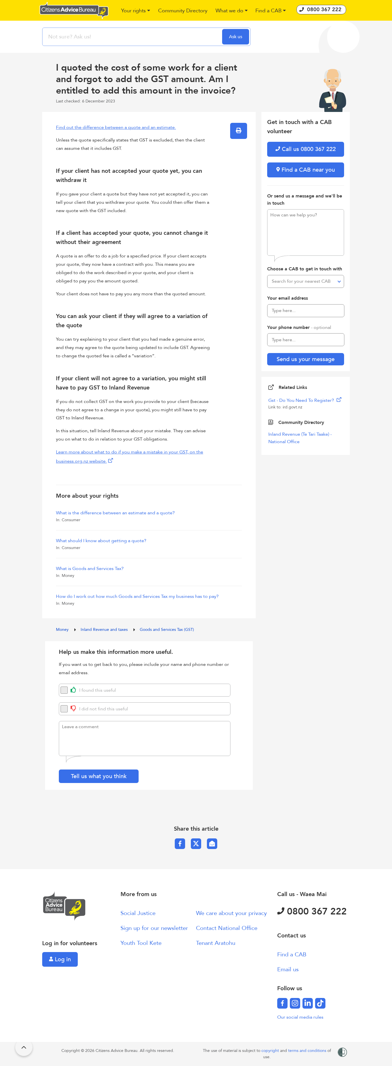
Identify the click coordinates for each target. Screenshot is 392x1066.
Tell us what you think (99, 776)
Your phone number (299, 327)
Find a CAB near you (307, 170)
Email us (288, 969)
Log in (62, 959)
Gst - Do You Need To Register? (301, 400)
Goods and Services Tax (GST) (167, 629)
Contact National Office (226, 928)
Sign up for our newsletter (154, 928)
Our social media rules (300, 1017)
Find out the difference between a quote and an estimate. (116, 127)
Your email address (287, 298)
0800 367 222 (315, 911)
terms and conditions (307, 1050)
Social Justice (138, 913)
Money (63, 629)
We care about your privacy (231, 913)
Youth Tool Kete (141, 943)
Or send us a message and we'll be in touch (304, 200)
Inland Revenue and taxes (105, 629)
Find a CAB (291, 954)
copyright (270, 1050)
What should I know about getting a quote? (101, 541)
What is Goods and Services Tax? (90, 568)
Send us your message (306, 359)
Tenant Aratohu (215, 943)
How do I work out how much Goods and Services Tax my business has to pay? (137, 596)
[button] (135, 11)
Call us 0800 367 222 (308, 149)
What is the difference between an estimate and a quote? (115, 513)
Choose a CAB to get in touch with (304, 269)
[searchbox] (133, 36)
